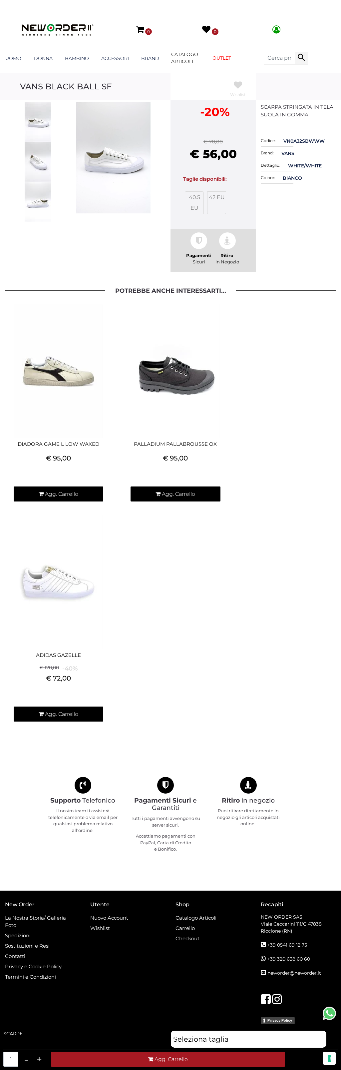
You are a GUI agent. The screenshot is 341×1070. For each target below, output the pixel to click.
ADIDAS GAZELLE (58, 655)
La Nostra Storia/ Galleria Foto (35, 922)
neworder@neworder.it (294, 973)
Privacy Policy (279, 1020)
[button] (301, 58)
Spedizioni (18, 935)
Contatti (15, 956)
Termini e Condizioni (30, 977)
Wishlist (100, 928)
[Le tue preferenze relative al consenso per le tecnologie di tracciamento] (329, 1058)
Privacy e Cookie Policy (33, 966)
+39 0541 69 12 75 (287, 945)
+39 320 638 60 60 (288, 959)
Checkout (187, 938)
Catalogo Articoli (184, 57)
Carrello (185, 928)
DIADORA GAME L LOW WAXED (58, 444)
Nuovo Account (109, 918)
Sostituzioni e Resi (28, 946)
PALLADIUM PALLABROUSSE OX (175, 444)
